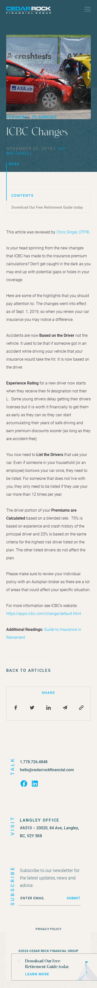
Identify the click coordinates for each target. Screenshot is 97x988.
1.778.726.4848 (34, 761)
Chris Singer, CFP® (72, 231)
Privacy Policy (48, 929)
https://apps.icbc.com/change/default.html (43, 613)
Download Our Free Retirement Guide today (47, 207)
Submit (74, 898)
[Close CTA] (18, 960)
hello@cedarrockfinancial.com (47, 769)
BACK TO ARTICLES (28, 670)
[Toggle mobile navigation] (87, 10)
